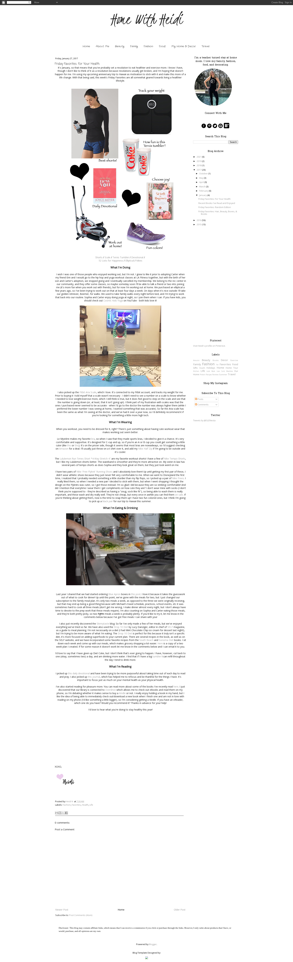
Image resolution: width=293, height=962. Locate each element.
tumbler (157, 656)
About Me (102, 46)
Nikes (139, 260)
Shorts (98, 257)
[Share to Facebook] (66, 813)
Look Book (211, 371)
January (203, 195)
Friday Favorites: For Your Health (214, 199)
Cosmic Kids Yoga (113, 300)
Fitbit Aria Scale (88, 392)
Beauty (119, 46)
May (201, 178)
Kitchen (196, 371)
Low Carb (221, 371)
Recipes (209, 374)
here (175, 686)
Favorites (76, 804)
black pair (107, 501)
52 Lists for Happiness (111, 260)
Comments (203, 404)
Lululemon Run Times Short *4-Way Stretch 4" (85, 458)
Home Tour (232, 367)
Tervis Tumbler (121, 257)
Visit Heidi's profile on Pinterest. (209, 345)
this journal (94, 676)
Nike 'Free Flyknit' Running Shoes (94, 471)
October (203, 173)
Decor (224, 360)
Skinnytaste (103, 623)
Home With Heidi (146, 19)
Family (134, 46)
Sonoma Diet (166, 640)
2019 (199, 161)
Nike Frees (178, 478)
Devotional (137, 257)
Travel (205, 46)
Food (162, 46)
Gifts (195, 367)
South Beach (146, 640)
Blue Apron (114, 594)
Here (160, 643)
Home (86, 46)
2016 (199, 220)
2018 (199, 165)
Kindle (122, 693)
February (203, 190)
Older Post (179, 909)
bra (93, 438)
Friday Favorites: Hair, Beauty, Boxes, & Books (217, 212)
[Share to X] (63, 813)
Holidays (211, 367)
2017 (199, 169)
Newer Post (61, 909)
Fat (217, 364)
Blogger (153, 944)
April (201, 182)
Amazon (63, 448)
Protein (203, 374)
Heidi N (69, 801)
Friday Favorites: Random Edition (214, 207)
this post (136, 594)
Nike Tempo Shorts (174, 458)
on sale (179, 494)
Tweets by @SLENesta (204, 420)
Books (216, 360)
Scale (107, 257)
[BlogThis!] (60, 813)
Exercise (234, 360)
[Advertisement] (215, 282)
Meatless (229, 371)
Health (85, 804)
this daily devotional (79, 673)
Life (91, 804)
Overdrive (110, 689)
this (69, 445)
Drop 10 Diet (121, 627)
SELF (170, 627)
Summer (223, 374)
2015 (199, 224)
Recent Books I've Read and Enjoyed (216, 203)
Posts (200, 399)
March (202, 186)
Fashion (148, 46)
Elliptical (129, 260)
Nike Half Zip (145, 448)
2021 (199, 156)
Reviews (215, 374)
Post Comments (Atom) (80, 915)
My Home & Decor (183, 46)
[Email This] (56, 813)
